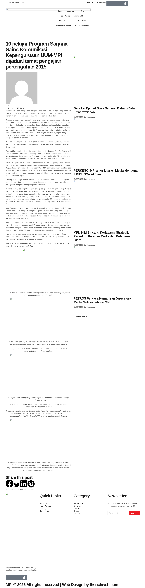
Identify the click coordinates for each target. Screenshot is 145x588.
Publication (63, 21)
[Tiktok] (125, 3)
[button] (10, 485)
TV (73, 21)
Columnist (82, 21)
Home (60, 11)
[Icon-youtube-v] (119, 3)
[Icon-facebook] (109, 3)
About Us (70, 11)
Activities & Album (63, 26)
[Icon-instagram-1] (114, 3)
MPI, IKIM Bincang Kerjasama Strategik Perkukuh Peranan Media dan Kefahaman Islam (103, 236)
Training (84, 11)
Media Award (65, 16)
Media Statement (82, 26)
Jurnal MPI (78, 16)
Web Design (72, 584)
